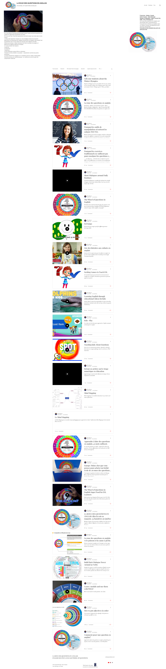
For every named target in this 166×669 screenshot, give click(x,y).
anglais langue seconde (91, 68)
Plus (100, 68)
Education (62, 68)
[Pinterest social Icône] (110, 662)
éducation (83, 68)
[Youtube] (108, 662)
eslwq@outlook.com (110, 657)
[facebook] (112, 662)
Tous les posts (55, 68)
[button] (41, 30)
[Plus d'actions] (111, 75)
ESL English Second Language (72, 68)
